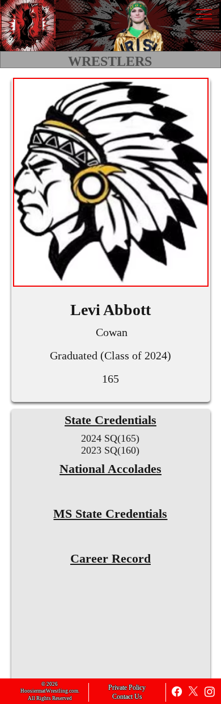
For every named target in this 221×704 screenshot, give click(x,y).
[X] (193, 691)
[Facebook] (177, 691)
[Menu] (203, 14)
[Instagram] (209, 691)
